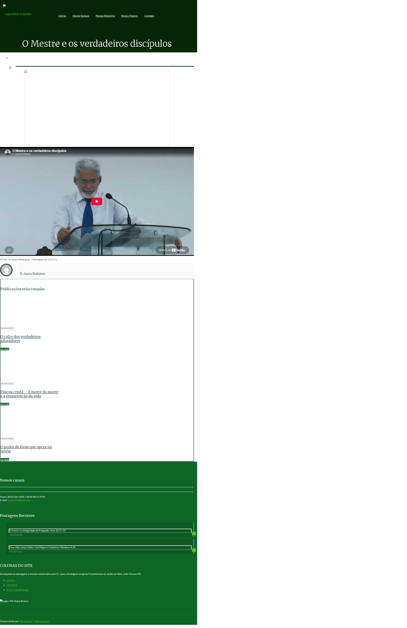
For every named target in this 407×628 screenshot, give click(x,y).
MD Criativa (26, 621)
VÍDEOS (10, 580)
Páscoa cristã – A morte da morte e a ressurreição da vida (29, 394)
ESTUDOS (11, 585)
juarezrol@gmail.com (19, 500)
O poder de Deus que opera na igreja (26, 449)
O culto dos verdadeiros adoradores (20, 338)
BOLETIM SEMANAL (17, 589)
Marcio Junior (41, 621)
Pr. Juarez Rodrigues (32, 273)
